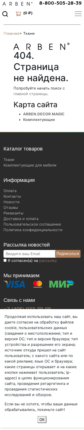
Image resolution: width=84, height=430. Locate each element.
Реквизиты (13, 213)
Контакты (12, 196)
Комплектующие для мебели (30, 165)
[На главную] (42, 45)
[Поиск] (5, 14)
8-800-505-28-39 (60, 3)
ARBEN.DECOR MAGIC (43, 114)
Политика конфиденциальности (33, 229)
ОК (42, 419)
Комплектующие (39, 119)
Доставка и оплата (21, 218)
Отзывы (11, 207)
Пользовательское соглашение (32, 224)
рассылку (48, 260)
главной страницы (30, 93)
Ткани (9, 159)
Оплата (10, 190)
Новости (12, 202)
